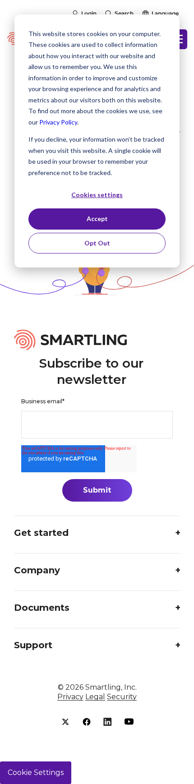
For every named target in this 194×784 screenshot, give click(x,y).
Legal (95, 696)
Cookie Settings (36, 772)
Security (122, 696)
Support (33, 645)
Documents (41, 607)
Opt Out (97, 243)
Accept (97, 218)
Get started (41, 532)
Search (124, 13)
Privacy (70, 696)
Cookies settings (97, 194)
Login (89, 13)
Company (37, 570)
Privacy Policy (58, 122)
